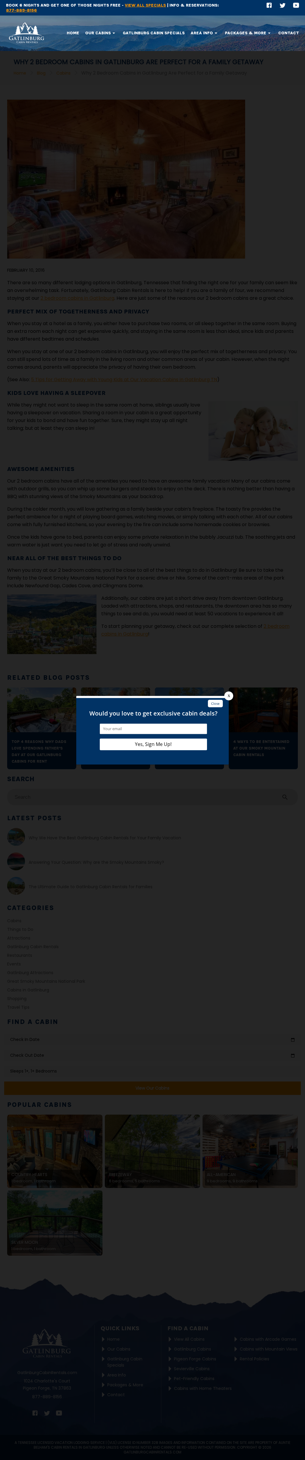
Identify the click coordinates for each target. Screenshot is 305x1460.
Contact (288, 32)
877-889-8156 (21, 10)
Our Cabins (98, 32)
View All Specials (145, 5)
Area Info (202, 32)
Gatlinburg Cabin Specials (154, 32)
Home (73, 32)
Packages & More (245, 32)
